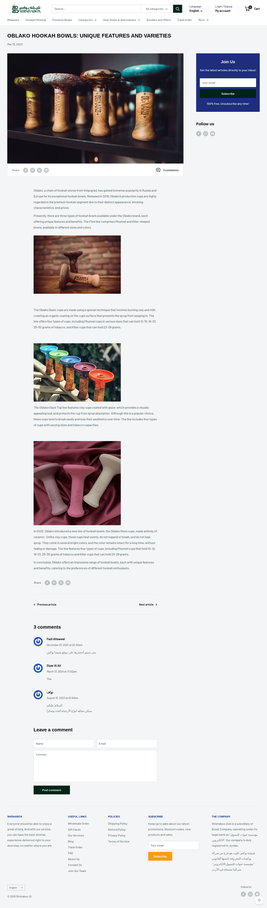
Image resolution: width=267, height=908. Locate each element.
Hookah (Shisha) (35, 19)
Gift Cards (74, 829)
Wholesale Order (78, 823)
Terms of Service (119, 841)
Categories (85, 19)
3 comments (171, 170)
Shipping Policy (118, 823)
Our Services (76, 835)
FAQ (70, 853)
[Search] (177, 9)
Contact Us (75, 864)
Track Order (184, 19)
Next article (146, 604)
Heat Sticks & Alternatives (119, 19)
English (13, 887)
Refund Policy (117, 829)
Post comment (51, 790)
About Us (74, 859)
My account (222, 10)
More (201, 19)
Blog (71, 841)
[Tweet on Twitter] (39, 170)
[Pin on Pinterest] (32, 170)
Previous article (46, 604)
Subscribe (227, 93)
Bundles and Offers (159, 19)
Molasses (13, 19)
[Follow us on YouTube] (212, 133)
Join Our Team (77, 870)
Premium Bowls (62, 19)
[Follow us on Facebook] (198, 133)
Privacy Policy (117, 835)
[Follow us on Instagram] (205, 133)
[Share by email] (46, 170)
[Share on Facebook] (25, 170)
